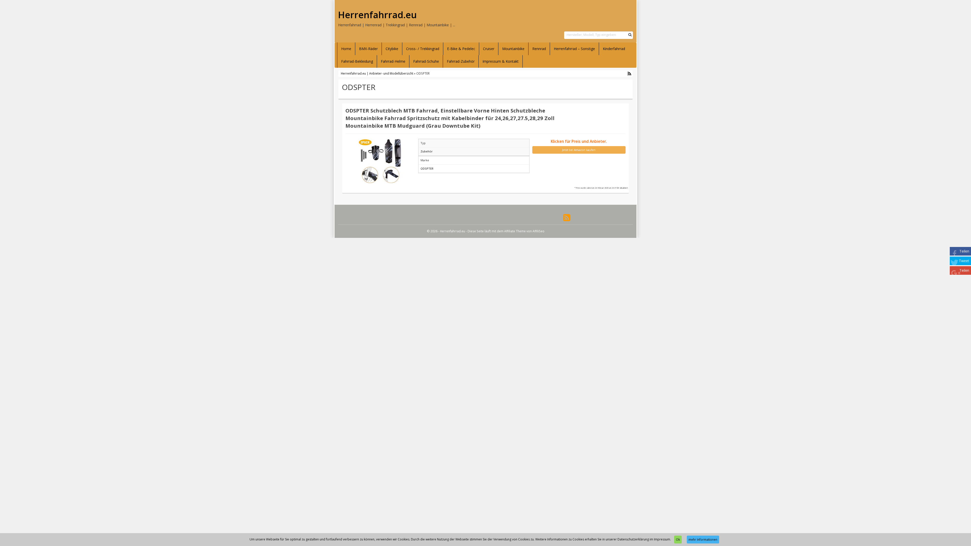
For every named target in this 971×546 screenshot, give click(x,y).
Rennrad (539, 48)
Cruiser (488, 48)
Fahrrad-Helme (393, 61)
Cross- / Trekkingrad (422, 48)
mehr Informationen (703, 539)
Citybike (392, 48)
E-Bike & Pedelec (461, 48)
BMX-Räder (368, 48)
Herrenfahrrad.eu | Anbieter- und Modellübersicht (377, 73)
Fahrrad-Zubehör (461, 61)
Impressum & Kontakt (500, 61)
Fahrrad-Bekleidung (357, 61)
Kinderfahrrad (614, 48)
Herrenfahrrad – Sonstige (574, 48)
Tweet (964, 260)
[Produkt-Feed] (566, 217)
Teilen (964, 251)
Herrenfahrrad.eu (377, 15)
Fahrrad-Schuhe (426, 61)
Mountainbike (513, 48)
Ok (678, 539)
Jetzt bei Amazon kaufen (578, 150)
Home (346, 48)
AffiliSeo (538, 231)
